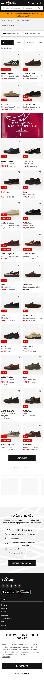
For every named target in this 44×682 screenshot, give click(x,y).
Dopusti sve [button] (22, 666)
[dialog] (22, 656)
